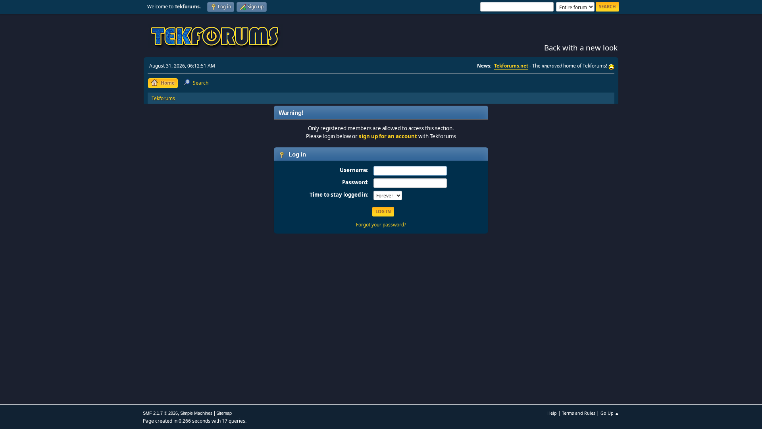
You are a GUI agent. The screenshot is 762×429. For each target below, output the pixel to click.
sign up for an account (388, 136)
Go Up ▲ (609, 413)
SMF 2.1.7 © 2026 (160, 413)
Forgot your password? (381, 224)
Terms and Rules (578, 413)
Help (552, 413)
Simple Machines (196, 413)
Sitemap (224, 413)
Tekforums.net (511, 65)
